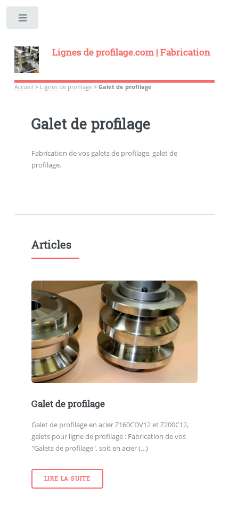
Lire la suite (67, 478)
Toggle (23, 20)
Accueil (24, 87)
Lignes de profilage (66, 87)
